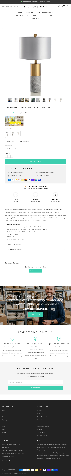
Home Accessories (45, 12)
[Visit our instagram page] (6, 460)
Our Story (35, 314)
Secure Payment (42, 417)
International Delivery (43, 426)
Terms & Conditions (42, 435)
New (20, 12)
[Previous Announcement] (9, 2)
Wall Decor (32, 15)
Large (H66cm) (24, 141)
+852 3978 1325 (6, 447)
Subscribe (35, 388)
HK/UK (9, 148)
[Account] (59, 6)
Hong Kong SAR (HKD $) (10, 6)
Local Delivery (41, 423)
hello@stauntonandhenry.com (11, 444)
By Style (35, 18)
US (15, 148)
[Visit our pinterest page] (9, 460)
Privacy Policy (41, 432)
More (48, 2)
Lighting (20, 15)
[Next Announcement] (62, 2)
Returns (39, 429)
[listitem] (35, 2)
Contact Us (40, 413)
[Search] (67, 6)
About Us (39, 410)
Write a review (35, 271)
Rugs (43, 15)
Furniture (29, 12)
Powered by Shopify (6, 473)
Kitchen (51, 15)
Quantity (7, 153)
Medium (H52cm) (11, 141)
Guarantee (40, 420)
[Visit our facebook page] (2, 460)
